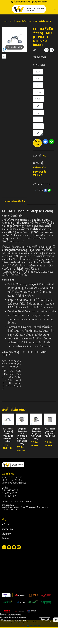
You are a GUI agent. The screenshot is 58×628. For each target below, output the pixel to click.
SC (44, 155)
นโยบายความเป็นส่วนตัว (12, 620)
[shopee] (14, 547)
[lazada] (19, 547)
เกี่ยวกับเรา (6, 533)
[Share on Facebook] (45, 190)
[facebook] (4, 547)
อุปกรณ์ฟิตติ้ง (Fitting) (24, 21)
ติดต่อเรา (37, 143)
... (12, 21)
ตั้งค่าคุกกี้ (45, 619)
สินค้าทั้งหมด (7, 529)
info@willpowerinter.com (21, 501)
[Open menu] (4, 9)
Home (6, 21)
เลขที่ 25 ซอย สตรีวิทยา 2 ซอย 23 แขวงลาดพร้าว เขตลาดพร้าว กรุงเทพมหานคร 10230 (26, 508)
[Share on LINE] (49, 190)
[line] (9, 547)
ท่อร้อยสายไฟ (40, 167)
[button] (55, 9)
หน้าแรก (5, 524)
